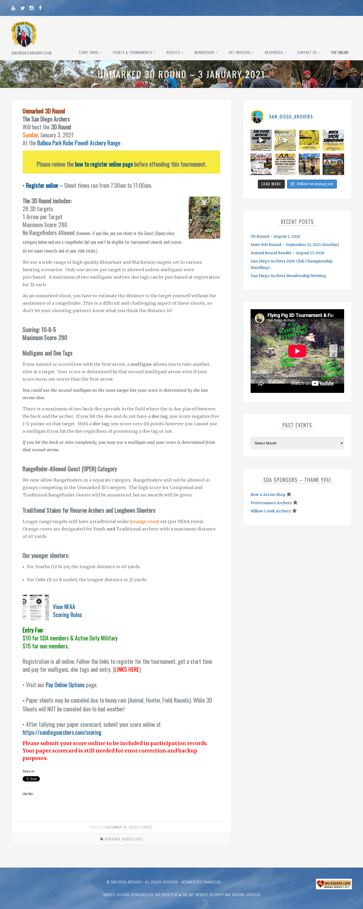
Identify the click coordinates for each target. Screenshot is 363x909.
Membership (205, 52)
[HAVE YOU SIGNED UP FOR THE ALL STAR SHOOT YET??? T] (333, 164)
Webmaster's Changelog (201, 882)
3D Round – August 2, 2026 (275, 236)
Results (173, 52)
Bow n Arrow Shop (268, 494)
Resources (274, 52)
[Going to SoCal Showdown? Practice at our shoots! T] (285, 164)
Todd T (147, 827)
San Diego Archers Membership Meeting (288, 275)
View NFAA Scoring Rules (67, 610)
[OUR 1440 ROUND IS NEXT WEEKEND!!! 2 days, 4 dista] (261, 140)
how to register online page (104, 164)
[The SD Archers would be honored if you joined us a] (309, 140)
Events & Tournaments (132, 52)
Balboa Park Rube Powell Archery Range (78, 142)
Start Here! (89, 52)
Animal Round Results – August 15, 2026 (287, 252)
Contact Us (307, 52)
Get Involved (240, 52)
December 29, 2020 (121, 827)
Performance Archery (271, 502)
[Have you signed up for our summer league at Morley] (285, 140)
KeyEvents (112, 839)
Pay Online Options (65, 684)
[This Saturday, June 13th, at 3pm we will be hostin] (333, 140)
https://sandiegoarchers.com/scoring (62, 732)
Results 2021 (132, 839)
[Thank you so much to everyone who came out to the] (309, 164)
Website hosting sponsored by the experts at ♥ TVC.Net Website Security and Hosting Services (181, 894)
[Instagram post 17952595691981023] (261, 164)
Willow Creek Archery (271, 511)
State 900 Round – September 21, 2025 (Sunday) (295, 244)
